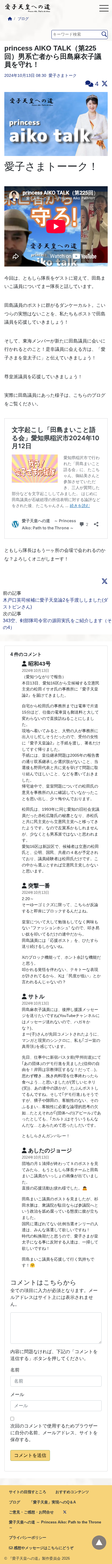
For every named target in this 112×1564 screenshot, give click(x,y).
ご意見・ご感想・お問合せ (31, 1512)
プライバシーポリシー (27, 1537)
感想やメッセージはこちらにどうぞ (43, 1548)
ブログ (23, 19)
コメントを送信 (30, 1455)
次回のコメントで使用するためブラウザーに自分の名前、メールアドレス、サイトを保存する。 (54, 1432)
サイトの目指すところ (27, 1492)
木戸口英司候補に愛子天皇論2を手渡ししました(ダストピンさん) (55, 603)
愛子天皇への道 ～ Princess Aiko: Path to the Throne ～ (55, 1525)
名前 (15, 1369)
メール (17, 1394)
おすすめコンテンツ (72, 1492)
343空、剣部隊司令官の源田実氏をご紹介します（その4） (57, 624)
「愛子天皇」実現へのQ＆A (52, 1502)
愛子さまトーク (63, 75)
